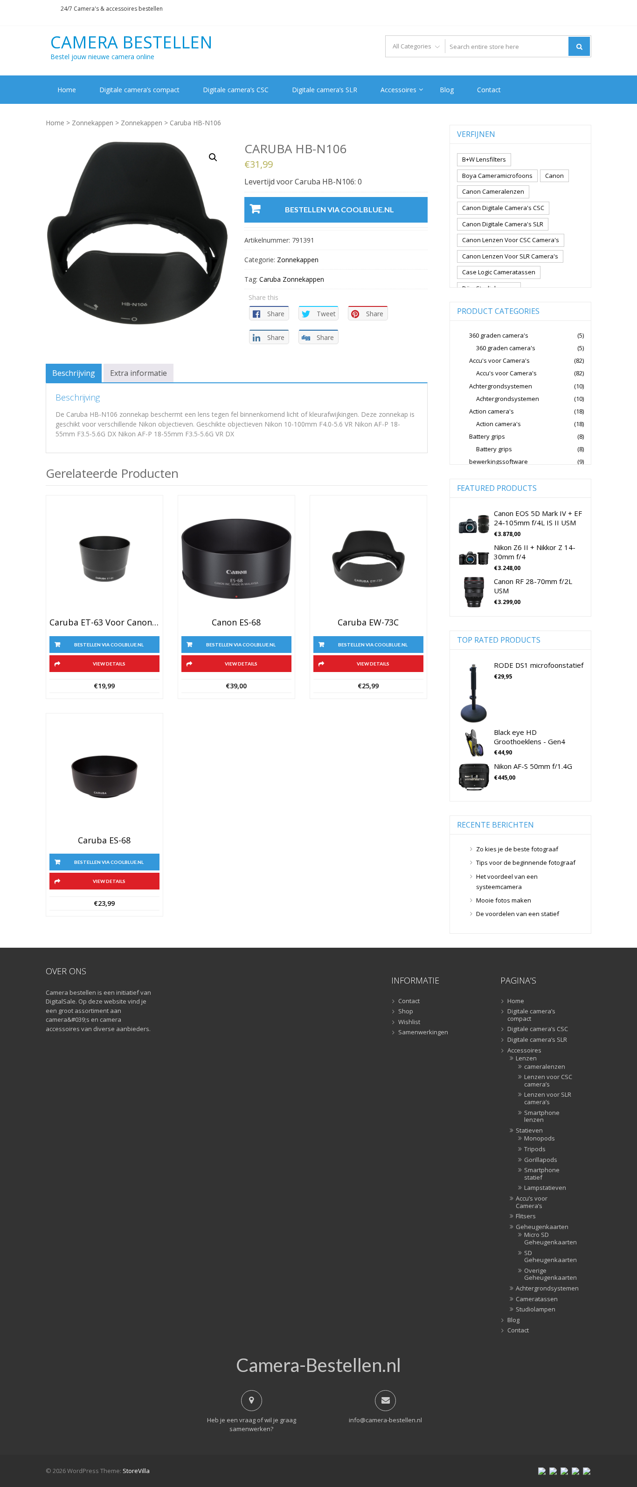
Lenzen (526, 1058)
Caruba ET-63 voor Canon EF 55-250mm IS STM (104, 623)
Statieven (529, 1130)
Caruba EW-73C (368, 623)
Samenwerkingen (423, 1032)
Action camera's (491, 411)
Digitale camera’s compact (139, 89)
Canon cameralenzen (493, 191)
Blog (447, 89)
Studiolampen (535, 1309)
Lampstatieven (545, 1188)
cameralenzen (544, 1067)
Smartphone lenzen (542, 1116)
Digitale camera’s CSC (236, 89)
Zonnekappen (92, 122)
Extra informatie (138, 373)
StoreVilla (136, 1471)
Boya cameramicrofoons (497, 175)
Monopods (539, 1138)
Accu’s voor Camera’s (531, 1202)
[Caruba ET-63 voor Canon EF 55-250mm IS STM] (104, 559)
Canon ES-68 (236, 623)
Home (66, 89)
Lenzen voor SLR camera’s (547, 1098)
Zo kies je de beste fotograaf (517, 849)
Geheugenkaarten (542, 1227)
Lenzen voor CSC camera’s (548, 1080)
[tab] (74, 373)
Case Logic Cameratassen (498, 272)
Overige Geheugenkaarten (548, 1274)
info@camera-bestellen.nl (385, 1420)
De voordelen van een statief (517, 914)
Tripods (535, 1149)
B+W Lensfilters (484, 159)
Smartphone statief (542, 1174)
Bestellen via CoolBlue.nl (339, 209)
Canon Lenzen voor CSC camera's (510, 240)
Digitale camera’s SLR (324, 89)
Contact (489, 89)
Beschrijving (73, 373)
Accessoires (398, 89)
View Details (109, 663)
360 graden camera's (498, 335)
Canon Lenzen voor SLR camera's (510, 256)
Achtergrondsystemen (500, 386)
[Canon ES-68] (236, 559)
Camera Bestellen (131, 42)
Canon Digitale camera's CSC (503, 208)
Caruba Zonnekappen (291, 279)
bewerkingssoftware (498, 461)
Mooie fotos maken (503, 900)
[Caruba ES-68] (104, 777)
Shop (405, 1011)
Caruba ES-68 (104, 840)
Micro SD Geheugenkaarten (548, 1238)
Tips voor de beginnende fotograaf (525, 862)
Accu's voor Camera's (499, 360)
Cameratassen (537, 1299)
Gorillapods (540, 1160)
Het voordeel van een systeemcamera (507, 881)
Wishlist (409, 1022)
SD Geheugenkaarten (548, 1256)
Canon (554, 175)
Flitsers (526, 1216)
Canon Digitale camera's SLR (502, 224)
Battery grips (487, 436)
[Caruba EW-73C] (368, 559)
